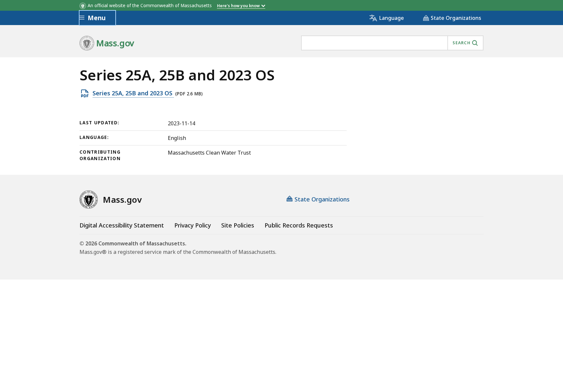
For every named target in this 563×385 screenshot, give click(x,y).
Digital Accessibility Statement (121, 225)
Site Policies (237, 225)
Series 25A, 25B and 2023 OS (133, 93)
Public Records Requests (299, 225)
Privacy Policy (192, 225)
